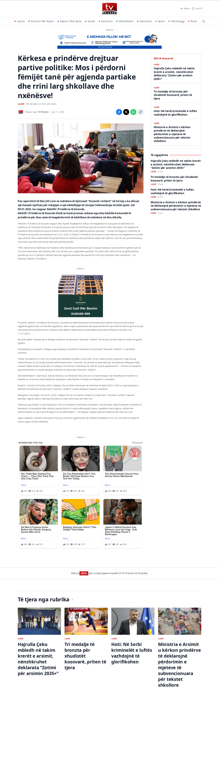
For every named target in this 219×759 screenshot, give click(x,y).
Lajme (21, 21)
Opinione (145, 21)
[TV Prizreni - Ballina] (109, 8)
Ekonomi (107, 21)
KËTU (84, 573)
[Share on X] (126, 112)
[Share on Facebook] (119, 112)
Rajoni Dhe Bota (71, 21)
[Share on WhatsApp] (133, 112)
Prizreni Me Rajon (42, 21)
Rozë (194, 21)
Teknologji (178, 21)
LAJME (21, 103)
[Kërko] (203, 21)
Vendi (91, 21)
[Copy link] (140, 112)
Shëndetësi (126, 21)
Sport (161, 21)
